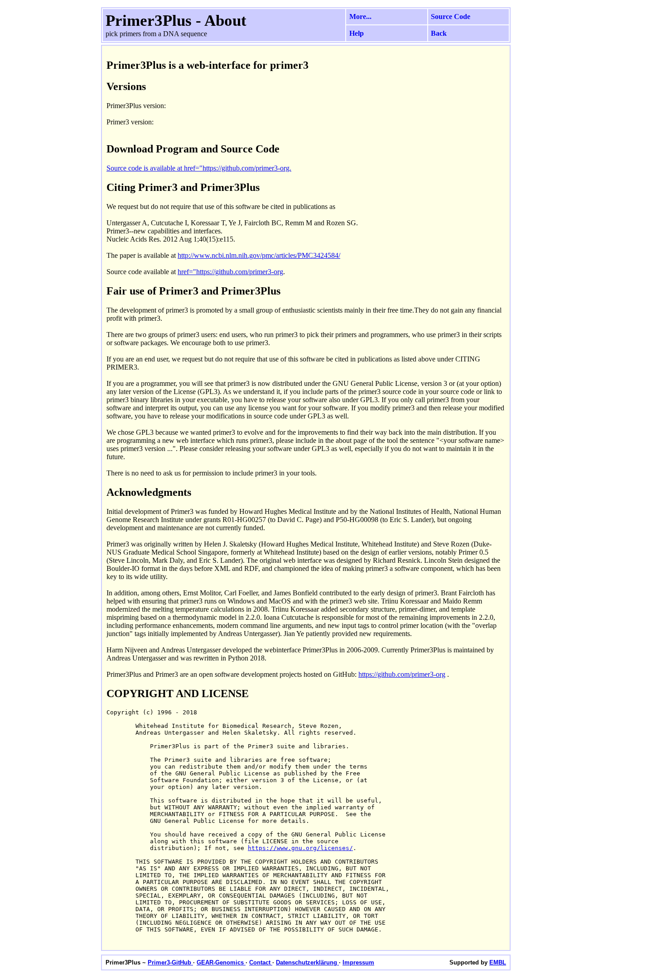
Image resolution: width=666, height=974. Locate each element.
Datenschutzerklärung (307, 962)
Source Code (450, 16)
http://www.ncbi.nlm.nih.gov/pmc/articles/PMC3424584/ (259, 255)
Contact (260, 962)
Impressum (358, 962)
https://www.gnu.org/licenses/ (300, 848)
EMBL (497, 962)
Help (356, 33)
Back (439, 33)
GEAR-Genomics (221, 962)
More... (360, 16)
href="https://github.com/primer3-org (230, 272)
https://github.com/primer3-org (401, 674)
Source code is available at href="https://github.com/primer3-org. (198, 168)
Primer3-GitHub (170, 962)
